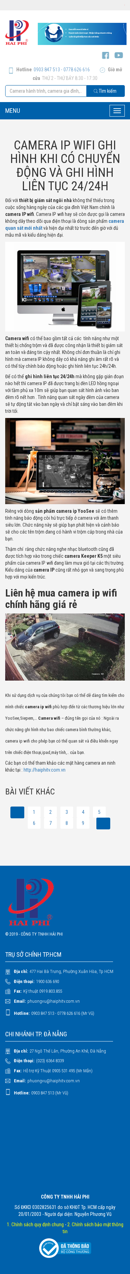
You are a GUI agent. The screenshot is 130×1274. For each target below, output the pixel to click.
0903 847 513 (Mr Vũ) (49, 1092)
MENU (12, 110)
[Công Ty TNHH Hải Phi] (65, 902)
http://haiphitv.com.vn (45, 770)
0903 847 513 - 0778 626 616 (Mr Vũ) (62, 1013)
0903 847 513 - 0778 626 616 (62, 69)
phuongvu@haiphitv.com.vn (53, 1001)
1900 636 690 (47, 981)
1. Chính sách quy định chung (35, 1224)
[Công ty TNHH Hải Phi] (17, 32)
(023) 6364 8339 (50, 1060)
